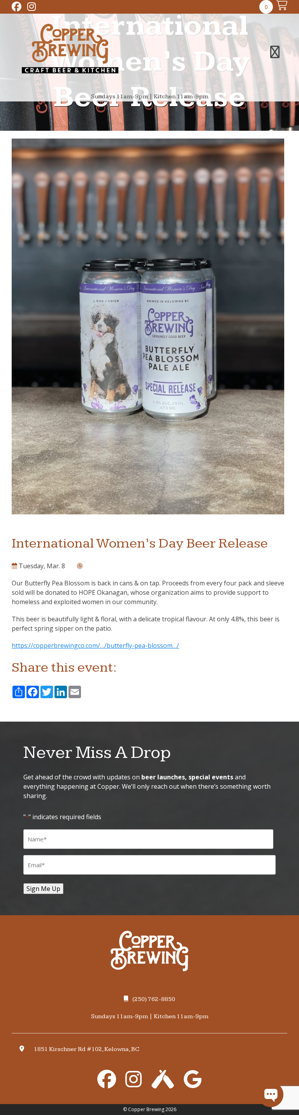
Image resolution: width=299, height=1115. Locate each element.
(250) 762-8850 (153, 999)
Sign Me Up (43, 888)
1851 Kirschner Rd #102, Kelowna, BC (86, 1049)
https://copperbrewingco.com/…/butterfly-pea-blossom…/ (95, 645)
